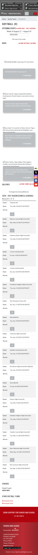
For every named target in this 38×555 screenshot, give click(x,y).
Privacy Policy (7, 541)
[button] (27, 14)
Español (10, 545)
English (5, 545)
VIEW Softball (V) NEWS (28, 43)
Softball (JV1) (8, 501)
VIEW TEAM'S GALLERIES (28, 184)
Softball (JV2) (8, 503)
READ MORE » (28, 75)
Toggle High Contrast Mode (12, 548)
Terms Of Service (8, 543)
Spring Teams (12, 19)
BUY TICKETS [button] (20, 516)
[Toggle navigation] (35, 13)
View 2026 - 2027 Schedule (27, 28)
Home (4, 19)
